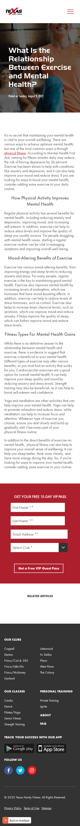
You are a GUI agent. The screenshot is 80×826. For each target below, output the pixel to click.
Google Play (19, 748)
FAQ (43, 724)
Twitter (21, 771)
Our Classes (14, 691)
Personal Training (56, 691)
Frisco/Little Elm (14, 666)
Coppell (9, 649)
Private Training (49, 700)
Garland (9, 678)
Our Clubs (12, 639)
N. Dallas (46, 655)
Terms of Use (31, 808)
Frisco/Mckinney (15, 672)
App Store (51, 748)
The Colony (47, 672)
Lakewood (46, 649)
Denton (8, 655)
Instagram (32, 771)
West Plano (47, 666)
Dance (8, 706)
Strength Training (14, 724)
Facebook (9, 771)
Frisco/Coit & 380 (16, 660)
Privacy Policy (13, 808)
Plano (43, 660)
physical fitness (15, 153)
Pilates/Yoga (12, 712)
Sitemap (46, 808)
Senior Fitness (12, 718)
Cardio (8, 700)
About (45, 715)
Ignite (43, 706)
